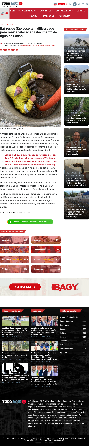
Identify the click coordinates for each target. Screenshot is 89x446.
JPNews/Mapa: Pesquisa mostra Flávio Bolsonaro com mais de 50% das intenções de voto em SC (44, 381)
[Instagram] (4, 6)
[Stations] (87, 4)
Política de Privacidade (44, 443)
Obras (37, 45)
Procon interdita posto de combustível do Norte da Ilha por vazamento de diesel (76, 181)
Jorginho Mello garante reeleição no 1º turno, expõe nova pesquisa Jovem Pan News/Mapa (43, 331)
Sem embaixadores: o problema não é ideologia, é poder (14, 355)
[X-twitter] (10, 6)
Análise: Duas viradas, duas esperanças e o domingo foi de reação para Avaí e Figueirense (14, 331)
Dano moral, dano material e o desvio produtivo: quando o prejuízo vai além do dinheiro (15, 377)
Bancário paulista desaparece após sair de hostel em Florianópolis (76, 150)
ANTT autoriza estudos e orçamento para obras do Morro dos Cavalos (76, 119)
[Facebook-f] (16, 6)
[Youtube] (7, 6)
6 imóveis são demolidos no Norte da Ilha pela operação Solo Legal (76, 88)
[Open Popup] (82, 4)
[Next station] (70, 4)
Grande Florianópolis (14, 25)
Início (2, 25)
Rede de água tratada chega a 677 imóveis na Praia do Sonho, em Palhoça (76, 213)
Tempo (53, 45)
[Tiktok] (13, 6)
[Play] (74, 4)
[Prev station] (78, 4)
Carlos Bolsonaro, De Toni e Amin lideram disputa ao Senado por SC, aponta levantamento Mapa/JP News (44, 356)
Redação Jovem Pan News (15, 43)
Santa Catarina (45, 45)
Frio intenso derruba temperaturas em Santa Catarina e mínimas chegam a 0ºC (75, 55)
